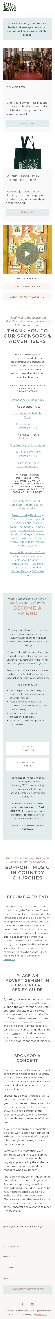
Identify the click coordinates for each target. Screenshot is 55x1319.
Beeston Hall (20, 515)
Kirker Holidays (27, 508)
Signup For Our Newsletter (27, 296)
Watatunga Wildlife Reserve (27, 541)
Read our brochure (27, 286)
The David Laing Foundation (27, 445)
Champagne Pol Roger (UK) (28, 400)
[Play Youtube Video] (27, 242)
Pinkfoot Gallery (21, 534)
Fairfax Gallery (19, 563)
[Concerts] (27, 64)
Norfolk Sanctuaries (31, 530)
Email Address (12, 1246)
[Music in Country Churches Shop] (27, 152)
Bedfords (35, 515)
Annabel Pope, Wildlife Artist (27, 552)
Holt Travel (37, 563)
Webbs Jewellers (28, 545)
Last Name (8, 1268)
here (15, 1033)
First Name (9, 1257)
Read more (27, 123)
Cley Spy (20, 556)
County (7, 1278)
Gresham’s (26, 526)
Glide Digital (41, 1314)
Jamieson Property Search (27, 504)
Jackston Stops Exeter (26, 501)
